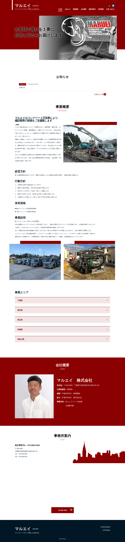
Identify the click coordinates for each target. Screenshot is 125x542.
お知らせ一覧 (98, 94)
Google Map (62, 510)
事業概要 (75, 9)
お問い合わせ (110, 9)
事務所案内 (92, 9)
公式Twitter (106, 530)
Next (116, 38)
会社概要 (83, 9)
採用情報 (101, 9)
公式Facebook (105, 527)
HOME (60, 9)
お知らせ (67, 9)
